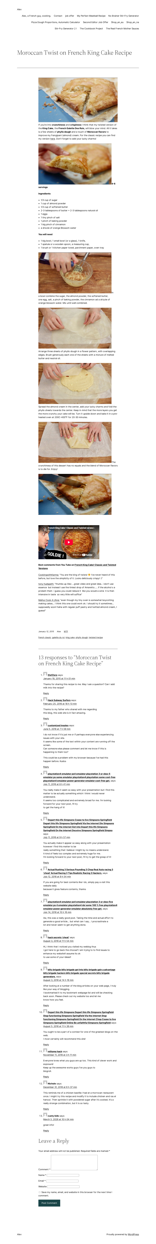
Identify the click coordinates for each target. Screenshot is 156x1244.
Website (42, 1186)
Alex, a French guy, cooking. (36, 16)
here (52, 138)
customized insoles (58, 725)
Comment (44, 1169)
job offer (69, 16)
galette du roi (58, 637)
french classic (44, 637)
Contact (58, 16)
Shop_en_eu (117, 22)
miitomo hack (55, 1051)
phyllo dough (82, 637)
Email (42, 1181)
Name (42, 1175)
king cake (70, 637)
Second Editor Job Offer (95, 22)
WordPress (133, 1234)
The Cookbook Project (91, 28)
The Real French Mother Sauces (122, 28)
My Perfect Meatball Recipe (91, 16)
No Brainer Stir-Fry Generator (123, 16)
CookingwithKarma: (48, 575)
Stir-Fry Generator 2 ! (66, 28)
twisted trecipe (96, 637)
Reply (46, 693)
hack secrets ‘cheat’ (58, 937)
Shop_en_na (132, 22)
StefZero (52, 675)
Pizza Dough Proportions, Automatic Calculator (55, 22)
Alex (19, 9)
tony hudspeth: (46, 584)
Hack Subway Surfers (59, 700)
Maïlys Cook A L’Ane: (49, 600)
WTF (66, 631)
